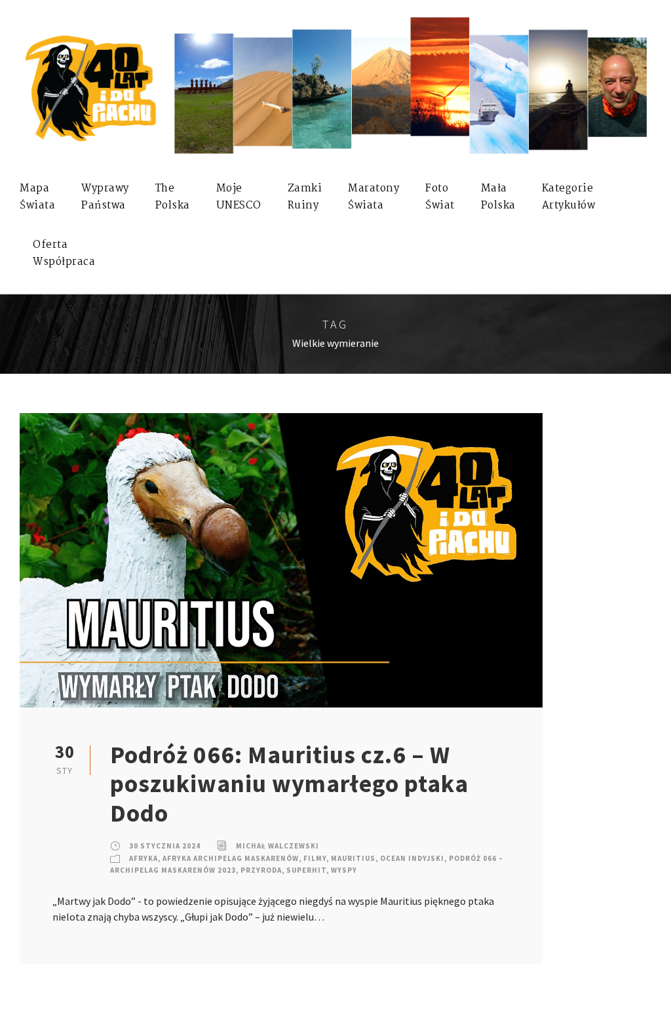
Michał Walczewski (277, 845)
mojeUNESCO (238, 197)
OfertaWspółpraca (64, 253)
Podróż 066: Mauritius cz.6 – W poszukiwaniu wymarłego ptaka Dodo (289, 784)
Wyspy (344, 870)
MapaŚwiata (37, 197)
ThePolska (172, 197)
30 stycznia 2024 (165, 845)
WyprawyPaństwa (105, 197)
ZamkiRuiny (305, 197)
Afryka (143, 858)
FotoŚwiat (440, 197)
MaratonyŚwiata (373, 197)
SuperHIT (306, 870)
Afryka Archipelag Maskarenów (231, 858)
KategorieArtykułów (569, 197)
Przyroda (261, 870)
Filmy (314, 858)
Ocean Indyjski (412, 858)
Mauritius (353, 858)
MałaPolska (498, 197)
